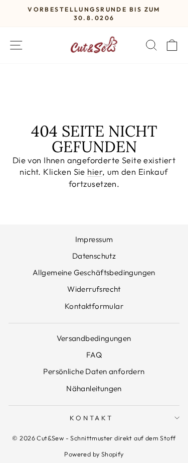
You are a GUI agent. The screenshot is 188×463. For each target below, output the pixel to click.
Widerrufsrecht (94, 289)
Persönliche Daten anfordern (93, 371)
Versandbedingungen (94, 338)
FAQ (94, 355)
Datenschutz (94, 256)
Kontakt (92, 418)
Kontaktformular (94, 306)
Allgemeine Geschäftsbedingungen (94, 272)
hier (94, 171)
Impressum (94, 239)
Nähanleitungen (94, 388)
